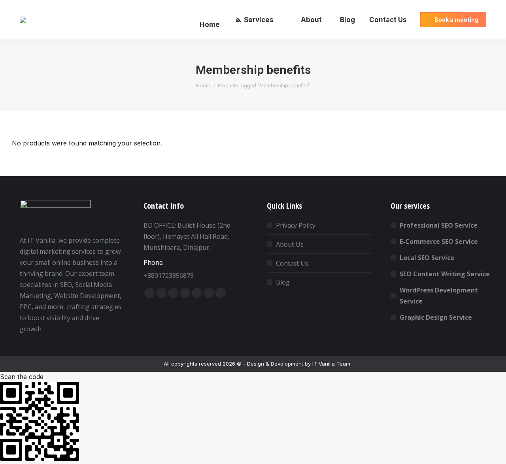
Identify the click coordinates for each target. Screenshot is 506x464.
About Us (290, 244)
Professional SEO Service (439, 225)
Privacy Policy (295, 225)
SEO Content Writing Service (445, 274)
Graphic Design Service (436, 317)
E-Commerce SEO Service (439, 241)
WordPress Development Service (439, 296)
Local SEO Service (427, 257)
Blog (283, 282)
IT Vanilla (323, 363)
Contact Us (292, 263)
